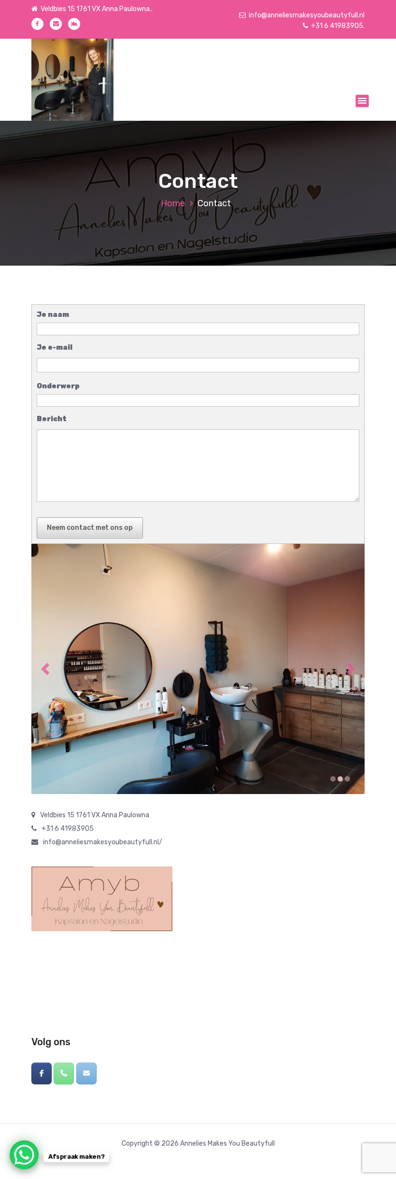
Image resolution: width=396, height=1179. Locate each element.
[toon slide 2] (340, 778)
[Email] (86, 1073)
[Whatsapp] (64, 1073)
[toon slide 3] (347, 778)
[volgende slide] (350, 668)
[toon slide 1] (333, 778)
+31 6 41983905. (338, 26)
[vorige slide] (45, 668)
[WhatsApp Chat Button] (24, 1154)
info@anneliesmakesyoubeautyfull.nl (307, 15)
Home (173, 203)
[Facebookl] (41, 1073)
